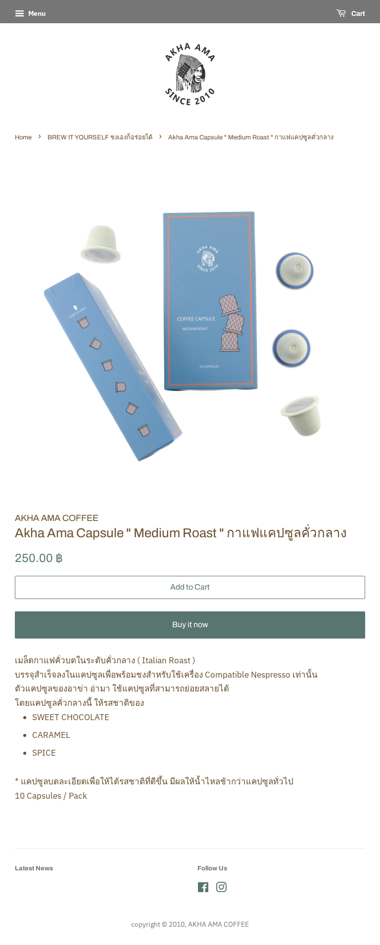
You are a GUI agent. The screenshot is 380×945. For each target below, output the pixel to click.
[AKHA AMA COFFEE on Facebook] (203, 889)
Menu (36, 13)
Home (23, 137)
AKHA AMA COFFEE (218, 924)
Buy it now (190, 624)
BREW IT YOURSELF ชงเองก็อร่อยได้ (100, 137)
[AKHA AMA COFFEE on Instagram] (221, 889)
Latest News (34, 868)
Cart (357, 13)
